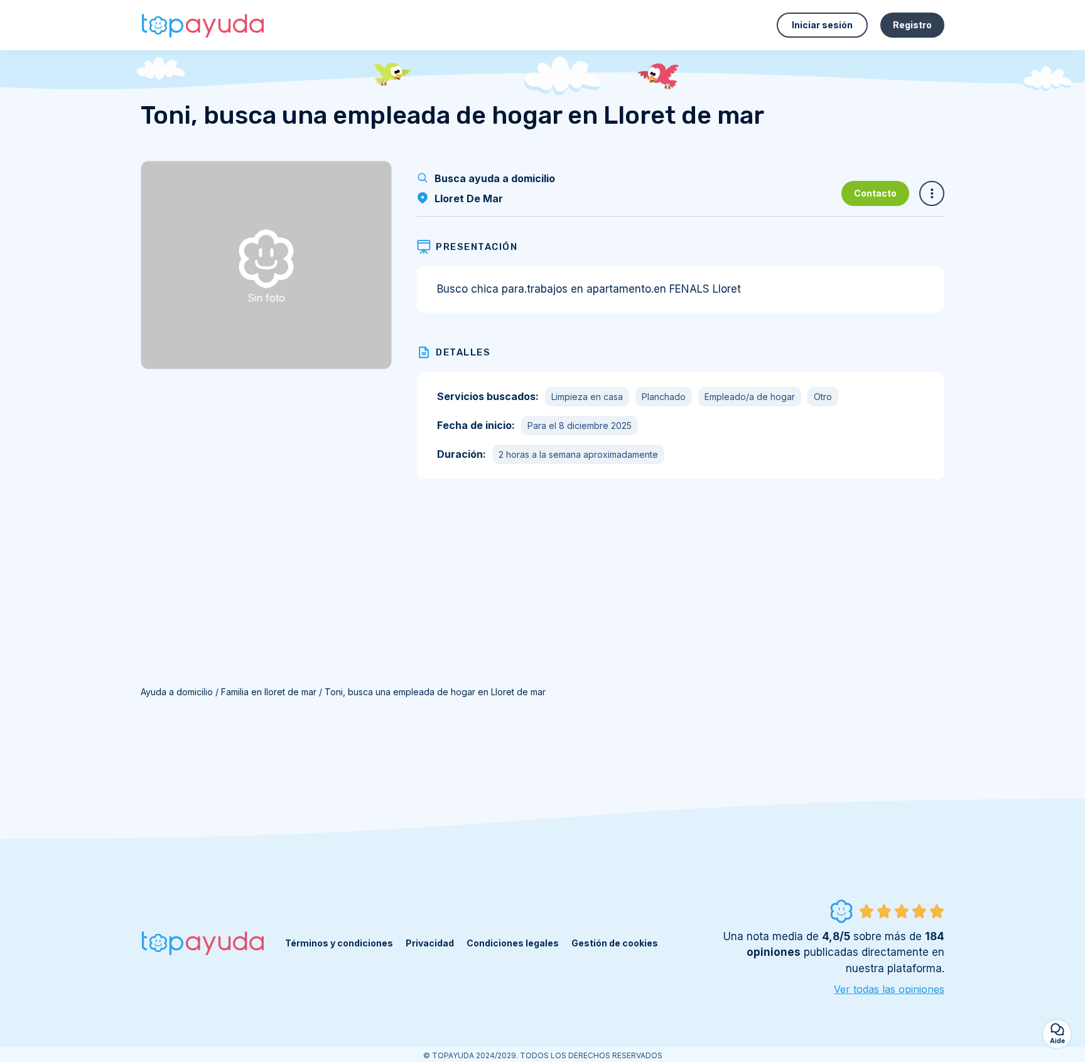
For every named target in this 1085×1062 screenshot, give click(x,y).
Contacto (875, 193)
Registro (912, 24)
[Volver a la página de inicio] (203, 25)
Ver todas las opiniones (889, 989)
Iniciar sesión (822, 24)
